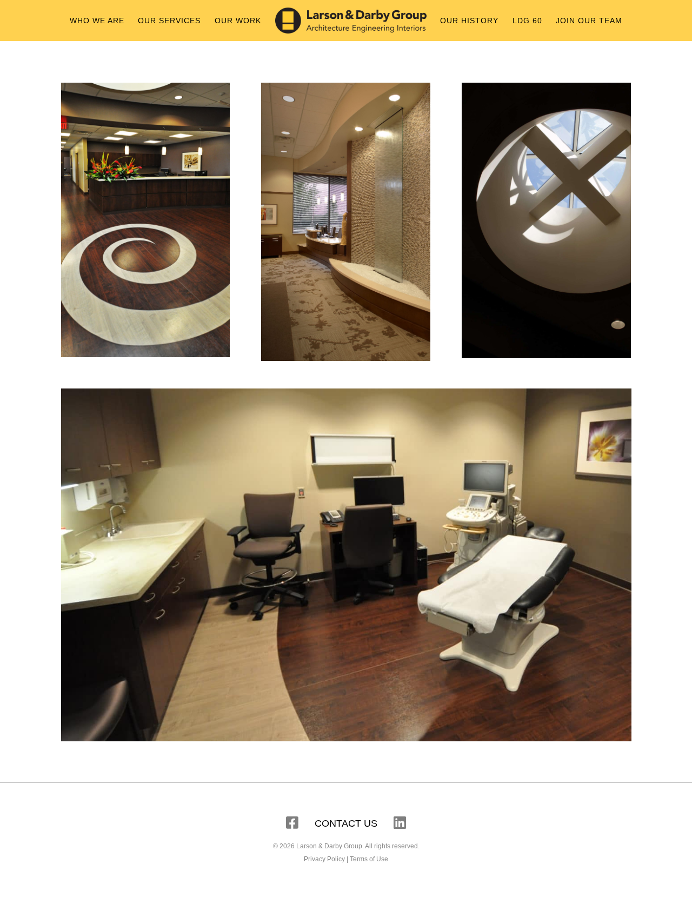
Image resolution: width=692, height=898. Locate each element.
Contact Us (346, 823)
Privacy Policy (324, 859)
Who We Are (97, 20)
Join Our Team (589, 20)
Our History (469, 20)
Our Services (169, 20)
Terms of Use (369, 859)
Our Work (238, 20)
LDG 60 (527, 20)
